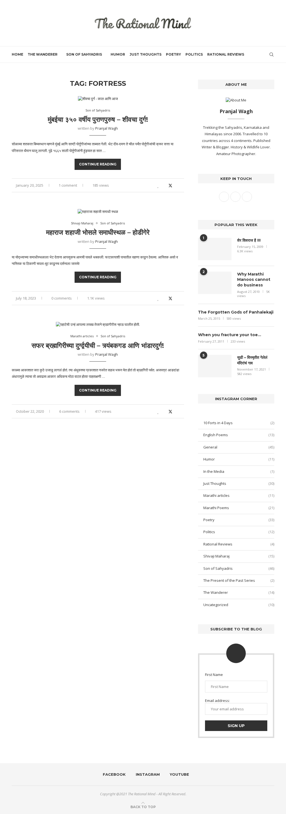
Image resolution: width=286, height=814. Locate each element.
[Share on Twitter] (170, 185)
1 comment (68, 185)
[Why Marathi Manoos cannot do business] (215, 283)
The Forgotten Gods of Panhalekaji (235, 312)
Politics (194, 54)
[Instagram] (257, 54)
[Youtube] (263, 54)
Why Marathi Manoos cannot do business (253, 280)
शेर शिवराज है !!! (249, 240)
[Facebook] (251, 54)
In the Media (238, 471)
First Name (214, 674)
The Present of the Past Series (238, 580)
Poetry (173, 54)
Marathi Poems (238, 507)
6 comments (69, 411)
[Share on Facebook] (164, 185)
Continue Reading (97, 164)
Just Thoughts (145, 54)
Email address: (217, 700)
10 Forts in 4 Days (238, 422)
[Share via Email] (182, 185)
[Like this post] (158, 185)
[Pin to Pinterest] (176, 185)
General (238, 447)
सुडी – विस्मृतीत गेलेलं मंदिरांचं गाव (252, 360)
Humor (118, 54)
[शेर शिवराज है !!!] (215, 249)
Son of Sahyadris (84, 54)
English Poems (238, 434)
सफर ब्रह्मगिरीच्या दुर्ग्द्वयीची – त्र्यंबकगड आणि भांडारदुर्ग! (98, 345)
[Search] (271, 54)
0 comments (61, 298)
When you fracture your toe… (229, 334)
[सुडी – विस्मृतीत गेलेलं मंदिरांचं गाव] (215, 366)
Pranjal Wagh (106, 128)
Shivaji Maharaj (238, 556)
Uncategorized (238, 604)
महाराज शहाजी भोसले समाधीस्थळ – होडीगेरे (97, 232)
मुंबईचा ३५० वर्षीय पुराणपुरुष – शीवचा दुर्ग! (98, 119)
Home (17, 54)
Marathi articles (238, 495)
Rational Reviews (225, 54)
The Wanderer (43, 54)
